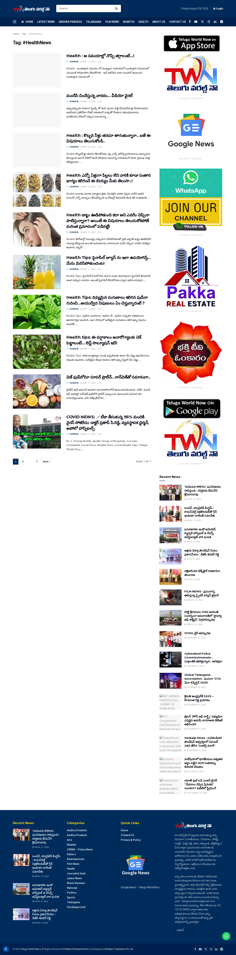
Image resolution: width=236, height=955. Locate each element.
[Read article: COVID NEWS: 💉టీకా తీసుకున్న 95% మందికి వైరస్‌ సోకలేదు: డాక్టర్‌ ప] (37, 431)
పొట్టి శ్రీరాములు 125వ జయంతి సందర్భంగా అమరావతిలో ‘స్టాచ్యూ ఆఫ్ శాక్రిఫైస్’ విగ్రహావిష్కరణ (203, 615)
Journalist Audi (76, 873)
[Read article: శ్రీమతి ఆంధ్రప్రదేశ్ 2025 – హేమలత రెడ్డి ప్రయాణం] (170, 702)
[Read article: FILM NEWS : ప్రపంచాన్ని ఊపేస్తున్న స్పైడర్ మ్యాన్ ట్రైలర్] (170, 597)
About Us (158, 21)
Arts (69, 839)
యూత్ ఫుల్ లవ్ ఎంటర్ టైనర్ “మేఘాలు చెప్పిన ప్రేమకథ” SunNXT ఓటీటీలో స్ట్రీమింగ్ (200, 784)
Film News (112, 21)
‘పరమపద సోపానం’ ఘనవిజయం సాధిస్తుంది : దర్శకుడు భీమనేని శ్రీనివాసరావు (202, 490)
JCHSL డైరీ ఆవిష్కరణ (197, 633)
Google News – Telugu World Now (140, 887)
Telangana (93, 21)
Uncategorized (76, 907)
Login (219, 8)
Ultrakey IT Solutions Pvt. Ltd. (119, 949)
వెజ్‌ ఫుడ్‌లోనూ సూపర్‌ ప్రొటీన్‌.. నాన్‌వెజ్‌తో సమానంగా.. (108, 377)
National (72, 887)
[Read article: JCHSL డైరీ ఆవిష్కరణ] (170, 639)
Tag (24, 34)
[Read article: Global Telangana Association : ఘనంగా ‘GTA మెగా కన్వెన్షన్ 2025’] (170, 681)
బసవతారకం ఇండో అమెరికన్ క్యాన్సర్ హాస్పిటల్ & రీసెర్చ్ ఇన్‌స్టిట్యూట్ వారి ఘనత (200, 533)
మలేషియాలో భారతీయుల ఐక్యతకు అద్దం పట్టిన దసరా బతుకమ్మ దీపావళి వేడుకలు (203, 763)
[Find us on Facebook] (190, 21)
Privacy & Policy (131, 839)
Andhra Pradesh (70, 21)
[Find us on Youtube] (195, 21)
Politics (72, 892)
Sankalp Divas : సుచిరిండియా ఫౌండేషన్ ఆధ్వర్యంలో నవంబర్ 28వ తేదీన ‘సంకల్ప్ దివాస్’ (203, 741)
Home (29, 21)
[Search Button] (117, 8)
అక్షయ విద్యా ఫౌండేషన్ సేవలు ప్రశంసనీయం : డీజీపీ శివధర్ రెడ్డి (45, 914)
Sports (71, 897)
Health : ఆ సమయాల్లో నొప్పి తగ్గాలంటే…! (100, 55)
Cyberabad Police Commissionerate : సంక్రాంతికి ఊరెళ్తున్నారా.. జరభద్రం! (203, 657)
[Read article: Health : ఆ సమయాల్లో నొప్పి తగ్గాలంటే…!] (37, 70)
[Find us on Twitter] (202, 21)
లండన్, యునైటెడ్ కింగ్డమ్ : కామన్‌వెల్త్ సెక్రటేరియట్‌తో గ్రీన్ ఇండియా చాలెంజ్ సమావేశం (200, 511)
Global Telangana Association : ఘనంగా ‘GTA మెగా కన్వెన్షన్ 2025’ (202, 678)
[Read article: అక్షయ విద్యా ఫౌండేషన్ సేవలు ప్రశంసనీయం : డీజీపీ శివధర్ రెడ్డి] (170, 556)
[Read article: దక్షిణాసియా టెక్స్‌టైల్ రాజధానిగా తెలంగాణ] (170, 577)
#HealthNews (35, 34)
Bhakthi (128, 21)
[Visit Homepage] (31, 8)
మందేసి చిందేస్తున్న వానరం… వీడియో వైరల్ (99, 95)
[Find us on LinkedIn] (215, 21)
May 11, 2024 (88, 269)
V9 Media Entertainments (75, 949)
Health (143, 21)
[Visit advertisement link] (191, 64)
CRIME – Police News (80, 849)
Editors (71, 854)
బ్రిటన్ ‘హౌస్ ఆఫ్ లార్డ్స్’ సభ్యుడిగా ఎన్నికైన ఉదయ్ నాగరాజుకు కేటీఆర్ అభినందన (203, 720)
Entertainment (75, 859)
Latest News (46, 21)
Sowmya (74, 61)
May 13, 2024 (88, 61)
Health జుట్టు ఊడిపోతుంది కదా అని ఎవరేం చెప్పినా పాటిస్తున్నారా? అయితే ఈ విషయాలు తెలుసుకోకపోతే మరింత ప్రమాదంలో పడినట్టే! (107, 220)
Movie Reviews (76, 883)
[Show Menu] (14, 21)
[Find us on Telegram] (221, 21)
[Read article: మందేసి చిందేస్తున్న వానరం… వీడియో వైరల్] (37, 110)
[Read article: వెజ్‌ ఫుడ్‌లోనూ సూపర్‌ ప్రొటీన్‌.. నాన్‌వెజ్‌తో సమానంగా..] (37, 391)
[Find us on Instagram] (209, 21)
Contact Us (177, 21)
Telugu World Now (30, 949)
